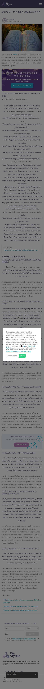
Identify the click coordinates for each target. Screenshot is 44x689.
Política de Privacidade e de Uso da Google (18, 351)
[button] (12, 356)
